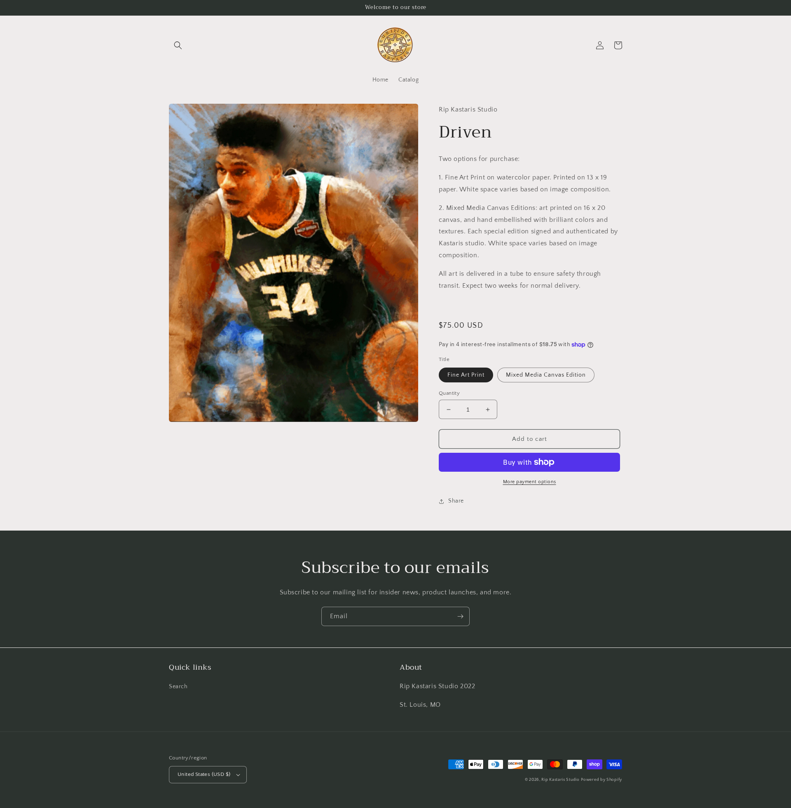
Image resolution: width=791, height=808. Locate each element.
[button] (178, 45)
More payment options (529, 481)
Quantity (449, 393)
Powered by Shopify (601, 780)
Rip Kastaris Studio (560, 780)
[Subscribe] (460, 616)
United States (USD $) (204, 774)
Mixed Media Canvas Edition (546, 375)
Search (178, 686)
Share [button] (456, 501)
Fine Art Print (465, 375)
